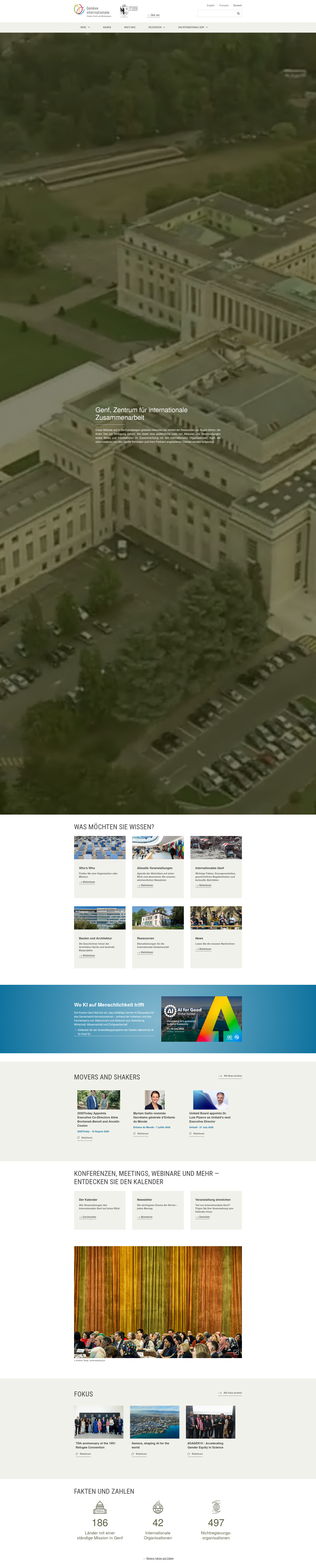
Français (223, 5)
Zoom (236, 1352)
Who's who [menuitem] (129, 27)
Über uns (155, 15)
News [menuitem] (83, 27)
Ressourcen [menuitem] (155, 27)
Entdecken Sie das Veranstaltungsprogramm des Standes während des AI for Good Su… (116, 1031)
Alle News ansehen (233, 1075)
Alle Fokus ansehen (233, 1393)
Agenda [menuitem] (107, 27)
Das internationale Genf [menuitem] (191, 27)
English (210, 5)
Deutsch (237, 5)
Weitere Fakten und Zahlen (160, 1558)
